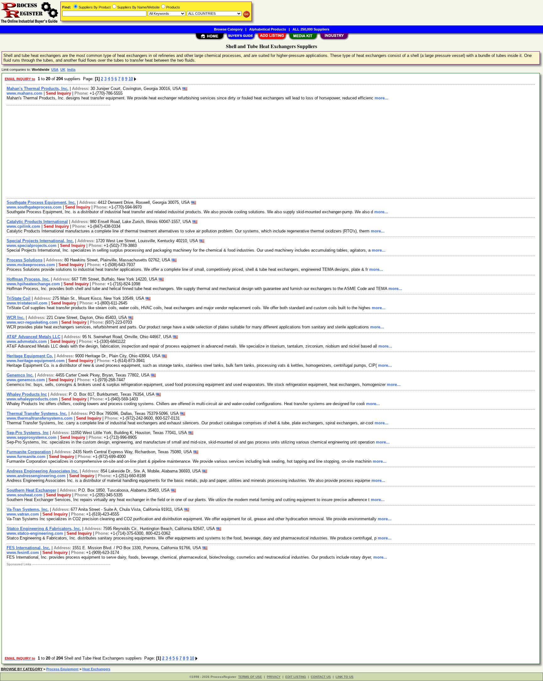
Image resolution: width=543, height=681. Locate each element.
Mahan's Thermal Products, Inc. (38, 88)
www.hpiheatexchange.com (33, 284)
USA (54, 69)
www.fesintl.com (23, 552)
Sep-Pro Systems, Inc (28, 432)
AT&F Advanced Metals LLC (33, 336)
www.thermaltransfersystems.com (40, 418)
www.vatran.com (23, 514)
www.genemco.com (26, 379)
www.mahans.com (24, 93)
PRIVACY (274, 676)
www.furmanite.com (26, 456)
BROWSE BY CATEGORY (21, 669)
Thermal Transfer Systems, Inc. (37, 413)
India (71, 69)
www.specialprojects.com (32, 245)
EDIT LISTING (295, 676)
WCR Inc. (16, 317)
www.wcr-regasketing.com (32, 322)
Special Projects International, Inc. (40, 240)
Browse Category (228, 29)
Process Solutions (24, 260)
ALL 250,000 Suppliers (311, 29)
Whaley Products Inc (27, 394)
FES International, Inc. (28, 547)
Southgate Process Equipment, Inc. (41, 202)
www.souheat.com (24, 495)
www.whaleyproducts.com (32, 399)
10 (131, 78)
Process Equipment (62, 669)
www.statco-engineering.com (35, 533)
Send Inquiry (58, 93)
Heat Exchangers (96, 669)
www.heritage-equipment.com (36, 360)
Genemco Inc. (20, 375)
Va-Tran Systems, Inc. (28, 509)
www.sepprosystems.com (32, 437)
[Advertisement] (192, 151)
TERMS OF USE (250, 676)
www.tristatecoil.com (27, 303)
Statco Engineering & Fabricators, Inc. (44, 528)
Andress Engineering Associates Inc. (43, 471)
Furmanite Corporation (29, 451)
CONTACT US (321, 676)
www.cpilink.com (23, 226)
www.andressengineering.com (36, 475)
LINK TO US (345, 676)
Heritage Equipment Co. (30, 356)
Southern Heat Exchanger (31, 490)
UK (62, 69)
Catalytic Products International (37, 221)
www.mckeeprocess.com (31, 264)
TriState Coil (18, 298)
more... (381, 98)
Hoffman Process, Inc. (28, 279)
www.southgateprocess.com (34, 207)
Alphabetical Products (267, 29)
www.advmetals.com (27, 341)
